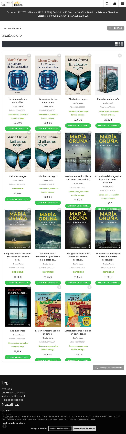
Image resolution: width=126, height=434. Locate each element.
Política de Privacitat (13, 396)
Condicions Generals (13, 392)
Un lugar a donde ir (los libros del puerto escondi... (78, 256)
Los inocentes (17, 331)
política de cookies (14, 423)
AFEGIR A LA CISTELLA (17, 128)
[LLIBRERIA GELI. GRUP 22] (12, 4)
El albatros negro (78, 99)
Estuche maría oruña (108, 99)
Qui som (6, 410)
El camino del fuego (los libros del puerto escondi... (108, 179)
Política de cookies (12, 399)
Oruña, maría (18, 106)
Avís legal (7, 389)
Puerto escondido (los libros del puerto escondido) (108, 256)
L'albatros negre (17, 176)
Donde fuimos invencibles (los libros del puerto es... (48, 256)
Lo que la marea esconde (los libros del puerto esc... (17, 256)
